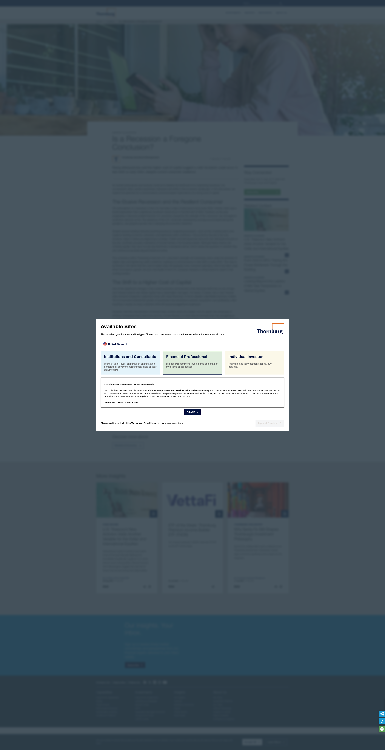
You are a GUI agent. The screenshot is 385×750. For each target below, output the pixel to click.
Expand (190, 412)
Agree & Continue (268, 423)
